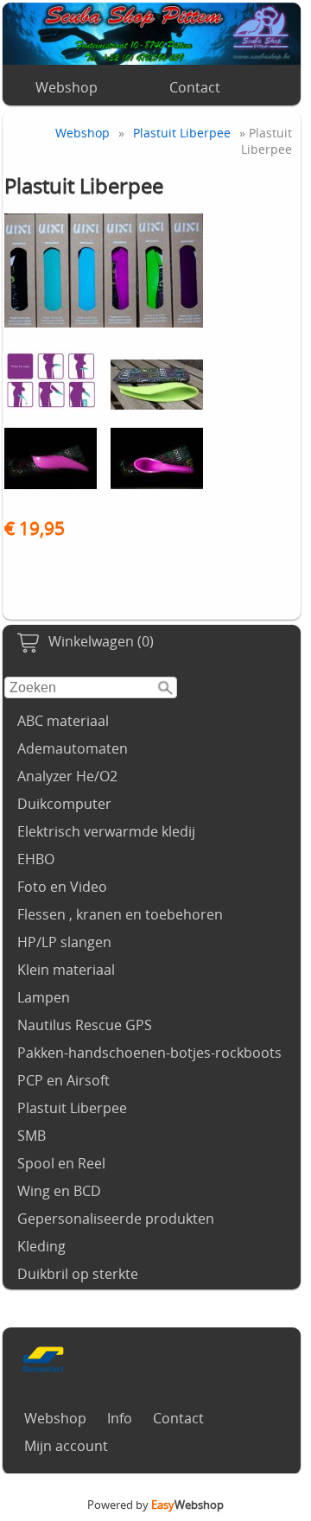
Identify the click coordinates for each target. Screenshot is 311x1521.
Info (119, 1418)
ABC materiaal (63, 720)
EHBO (35, 859)
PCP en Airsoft (63, 1080)
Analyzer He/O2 (67, 776)
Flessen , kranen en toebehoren (120, 914)
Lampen (43, 997)
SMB (31, 1135)
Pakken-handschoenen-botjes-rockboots (149, 1052)
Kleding (41, 1246)
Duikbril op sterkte (77, 1273)
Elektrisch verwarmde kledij (106, 831)
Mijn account (66, 1445)
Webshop (66, 87)
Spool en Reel (61, 1163)
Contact (194, 87)
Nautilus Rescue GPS (84, 1024)
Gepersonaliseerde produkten (115, 1218)
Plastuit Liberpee (72, 1107)
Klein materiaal (66, 969)
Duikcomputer (64, 803)
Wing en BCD (59, 1190)
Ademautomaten (72, 748)
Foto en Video (62, 886)
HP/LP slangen (64, 941)
